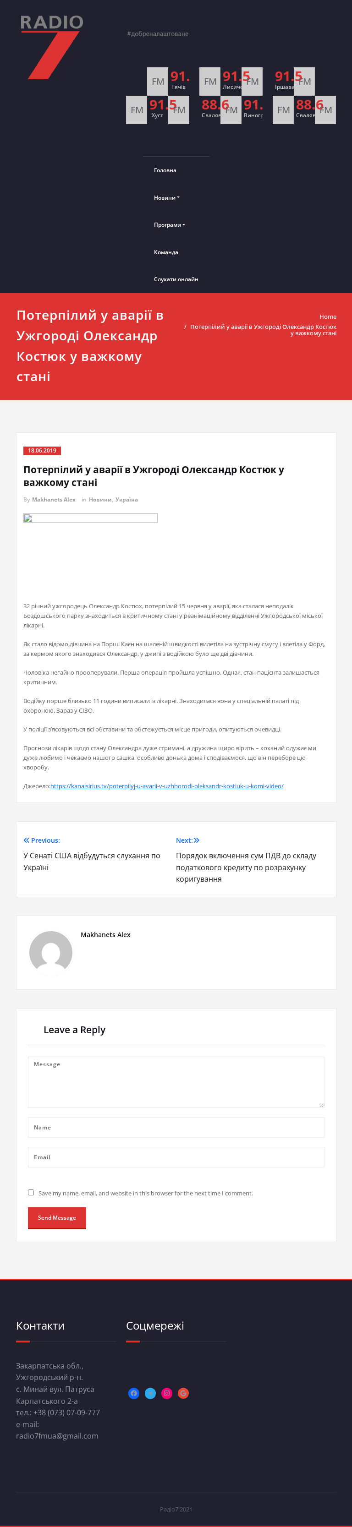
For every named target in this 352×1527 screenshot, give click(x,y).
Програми (167, 225)
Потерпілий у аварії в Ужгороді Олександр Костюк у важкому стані (263, 329)
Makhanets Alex (54, 499)
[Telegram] (150, 1393)
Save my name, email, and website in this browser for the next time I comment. (145, 1193)
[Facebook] (133, 1393)
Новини (165, 198)
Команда (166, 252)
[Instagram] (166, 1393)
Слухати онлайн (176, 279)
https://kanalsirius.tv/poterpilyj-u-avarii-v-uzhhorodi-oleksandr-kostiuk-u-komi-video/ (167, 786)
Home (327, 316)
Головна (165, 170)
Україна (127, 499)
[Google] (183, 1393)
